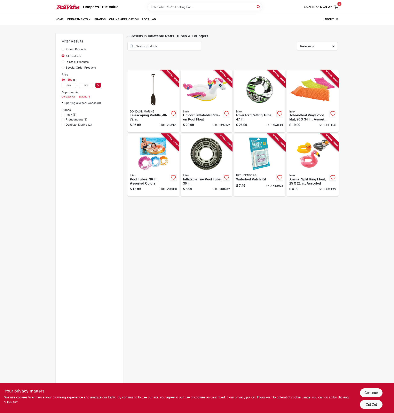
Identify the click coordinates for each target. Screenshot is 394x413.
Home (60, 19)
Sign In (309, 6)
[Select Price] (98, 85)
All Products (73, 56)
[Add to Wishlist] (173, 113)
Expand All (84, 96)
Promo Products (76, 49)
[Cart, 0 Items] (336, 7)
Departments (77, 19)
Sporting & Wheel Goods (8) (82, 102)
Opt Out (371, 404)
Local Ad (149, 19)
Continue (371, 393)
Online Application (124, 19)
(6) (71, 114)
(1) (76, 119)
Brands (100, 19)
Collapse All (68, 96)
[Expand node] (63, 102)
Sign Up (326, 6)
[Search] (259, 6)
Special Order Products (81, 68)
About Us (331, 19)
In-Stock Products (77, 62)
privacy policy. (245, 397)
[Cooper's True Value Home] (68, 7)
